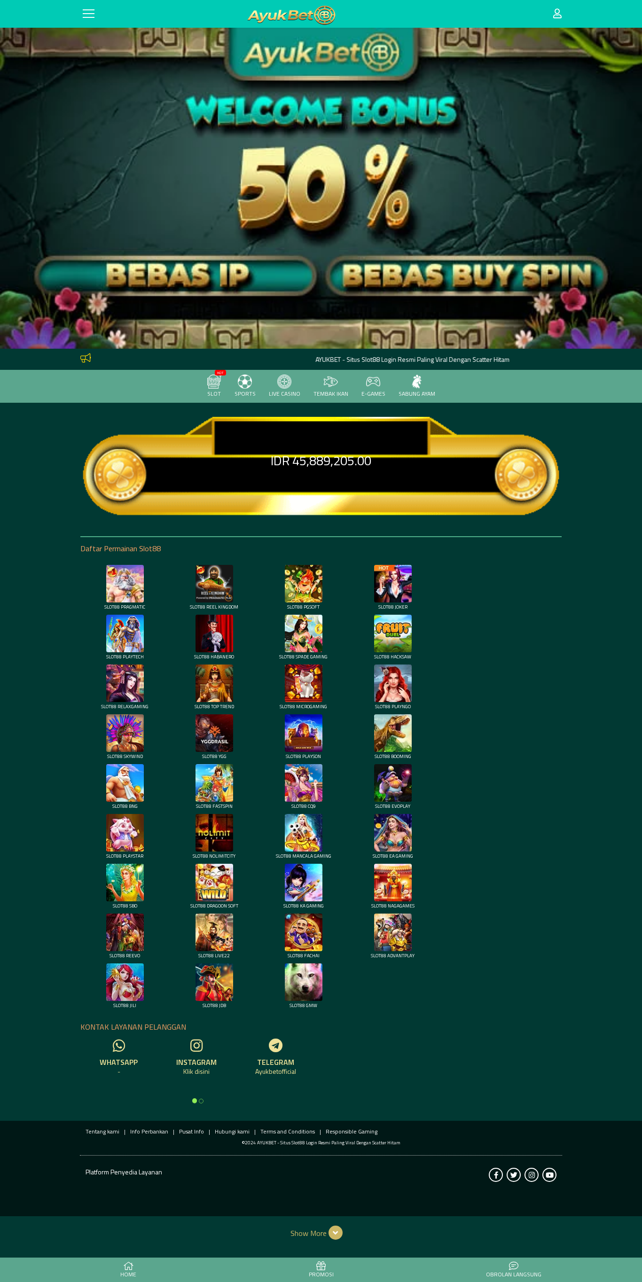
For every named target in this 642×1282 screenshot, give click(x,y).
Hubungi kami (232, 1131)
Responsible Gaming (351, 1131)
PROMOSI (321, 1274)
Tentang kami (102, 1131)
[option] (194, 1100)
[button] (321, 1233)
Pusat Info (191, 1131)
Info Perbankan (149, 1131)
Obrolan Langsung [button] (513, 1274)
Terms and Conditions (287, 1131)
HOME (128, 1274)
